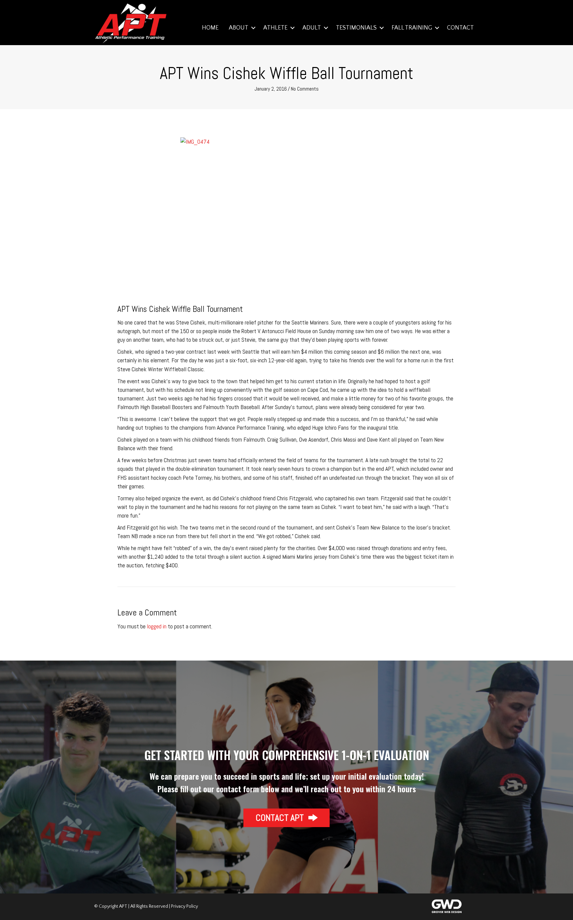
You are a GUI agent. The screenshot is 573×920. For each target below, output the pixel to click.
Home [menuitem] (210, 28)
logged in (156, 626)
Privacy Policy (184, 906)
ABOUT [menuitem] (238, 28)
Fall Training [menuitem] (412, 28)
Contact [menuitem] (460, 28)
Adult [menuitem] (311, 28)
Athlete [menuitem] (275, 28)
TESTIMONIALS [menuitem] (356, 28)
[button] (253, 28)
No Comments (305, 88)
